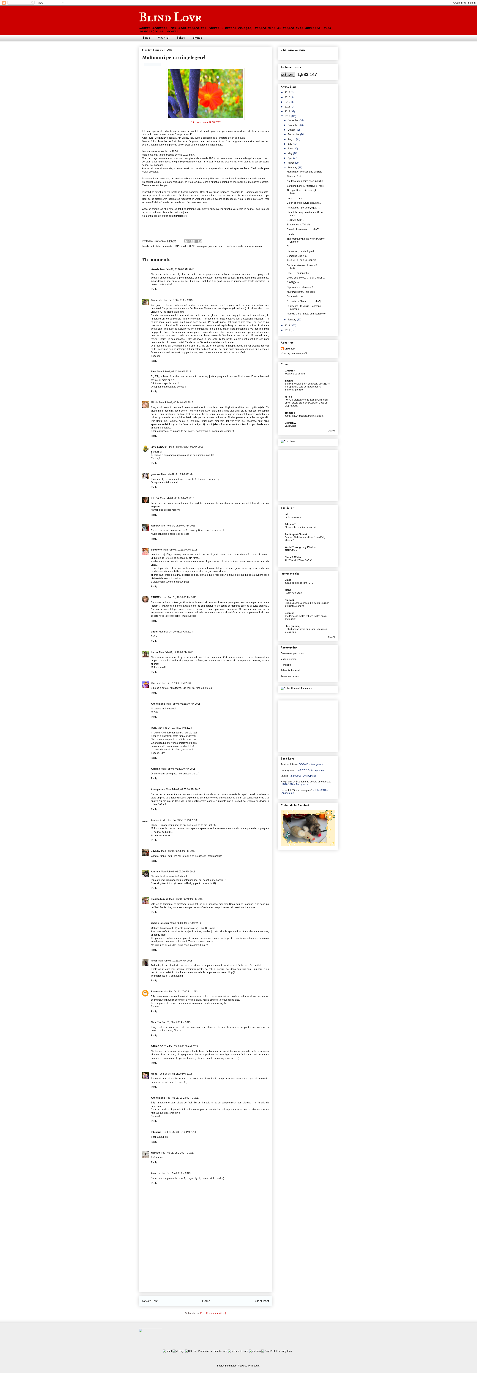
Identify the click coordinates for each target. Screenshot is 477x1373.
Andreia (155, 871)
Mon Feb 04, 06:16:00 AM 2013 (177, 269)
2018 (287, 92)
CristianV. (290, 422)
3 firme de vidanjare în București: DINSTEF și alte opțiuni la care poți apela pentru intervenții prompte (307, 386)
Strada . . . (292, 234)
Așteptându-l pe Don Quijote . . (303, 207)
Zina (153, 371)
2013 (287, 116)
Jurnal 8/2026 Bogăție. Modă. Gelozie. (304, 416)
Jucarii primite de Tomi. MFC (299, 583)
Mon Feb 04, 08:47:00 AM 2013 (177, 498)
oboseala (238, 246)
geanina (155, 474)
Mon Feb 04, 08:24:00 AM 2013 (186, 446)
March (291, 162)
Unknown (159, 241)
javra (154, 727)
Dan (153, 683)
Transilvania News (291, 676)
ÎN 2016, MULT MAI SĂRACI (299, 560)
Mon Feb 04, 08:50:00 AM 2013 (178, 525)
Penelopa (286, 664)
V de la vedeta (288, 659)
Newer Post (149, 1301)
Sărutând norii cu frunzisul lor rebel (305, 185)
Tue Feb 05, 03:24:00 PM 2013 (183, 1097)
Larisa (154, 652)
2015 (287, 106)
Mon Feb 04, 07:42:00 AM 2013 (174, 371)
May (290, 153)
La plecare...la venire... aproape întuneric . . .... (304, 307)
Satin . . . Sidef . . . (297, 198)
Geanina (289, 613)
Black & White (293, 557)
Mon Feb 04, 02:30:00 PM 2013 (178, 768)
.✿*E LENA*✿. (159, 446)
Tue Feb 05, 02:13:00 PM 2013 (175, 1073)
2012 (287, 325)
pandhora (156, 549)
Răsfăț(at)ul (293, 282)
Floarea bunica (159, 899)
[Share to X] (193, 241)
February (292, 167)
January (292, 319)
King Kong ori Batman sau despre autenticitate (306, 781)
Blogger (255, 1365)
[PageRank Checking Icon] (276, 1351)
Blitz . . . (291, 246)
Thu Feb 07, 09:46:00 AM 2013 (173, 1173)
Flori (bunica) (292, 626)
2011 (287, 330)
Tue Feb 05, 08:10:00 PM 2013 (179, 1132)
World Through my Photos (300, 547)
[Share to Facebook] (196, 241)
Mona (154, 1073)
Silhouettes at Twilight (298, 224)
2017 (287, 97)
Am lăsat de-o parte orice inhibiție (305, 181)
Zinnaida (290, 412)
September (293, 134)
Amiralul (290, 600)
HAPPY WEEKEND (184, 246)
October (292, 129)
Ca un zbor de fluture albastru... (304, 202)
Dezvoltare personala (292, 653)
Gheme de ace (295, 296)
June (290, 148)
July (290, 144)
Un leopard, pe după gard (300, 251)
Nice (153, 1022)
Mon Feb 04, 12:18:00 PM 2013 (176, 652)
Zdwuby (155, 851)
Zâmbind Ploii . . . (296, 176)
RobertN (155, 525)
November (293, 125)
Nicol (154, 960)
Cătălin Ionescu (160, 923)
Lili (286, 514)
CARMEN (156, 597)
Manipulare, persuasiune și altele (304, 171)
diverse (197, 38)
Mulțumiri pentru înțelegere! (301, 291)
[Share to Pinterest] (200, 241)
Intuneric (156, 1132)
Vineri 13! (163, 38)
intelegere (202, 246)
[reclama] (255, 1351)
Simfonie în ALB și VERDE (301, 260)
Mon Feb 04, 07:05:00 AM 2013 (175, 300)
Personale (156, 991)
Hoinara (155, 1152)
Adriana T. (290, 524)
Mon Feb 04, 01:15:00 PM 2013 (183, 703)
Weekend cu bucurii (295, 373)
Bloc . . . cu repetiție (298, 273)
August (291, 139)
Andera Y (156, 820)
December (293, 120)
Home (206, 1301)
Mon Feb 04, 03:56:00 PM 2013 (180, 820)
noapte (228, 246)
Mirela (154, 402)
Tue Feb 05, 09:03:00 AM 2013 (181, 1046)
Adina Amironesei (290, 670)
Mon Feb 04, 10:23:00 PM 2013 (175, 960)
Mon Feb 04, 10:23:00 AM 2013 (180, 549)
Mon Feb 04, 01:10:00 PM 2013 (174, 683)
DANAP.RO (157, 1046)
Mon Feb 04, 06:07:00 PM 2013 (178, 871)
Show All (331, 431)
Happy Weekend (211, 178)
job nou (213, 246)
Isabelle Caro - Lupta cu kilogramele (306, 313)
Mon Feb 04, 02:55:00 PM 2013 (183, 789)
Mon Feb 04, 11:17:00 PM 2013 (181, 991)
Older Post (262, 1301)
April (290, 158)
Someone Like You (297, 255)
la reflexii (208, 161)
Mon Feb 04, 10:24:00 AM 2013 (179, 597)
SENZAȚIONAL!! (296, 220)
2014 (287, 111)
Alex (153, 1173)
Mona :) (289, 590)
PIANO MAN (291, 550)
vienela (155, 269)
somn (248, 246)
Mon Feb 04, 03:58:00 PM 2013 (178, 851)
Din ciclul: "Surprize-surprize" (296, 790)
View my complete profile (294, 353)
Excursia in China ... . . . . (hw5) (304, 301)
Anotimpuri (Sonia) (296, 534)
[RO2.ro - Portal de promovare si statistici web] (206, 1351)
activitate (155, 246)
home (146, 38)
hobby (181, 38)
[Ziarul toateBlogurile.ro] (167, 1351)
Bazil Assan (290, 426)
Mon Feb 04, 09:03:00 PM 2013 (187, 923)
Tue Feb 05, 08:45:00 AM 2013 (173, 1022)
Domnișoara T (288, 770)
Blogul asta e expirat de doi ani (300, 527)
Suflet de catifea (293, 517)
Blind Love (170, 17)
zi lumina (257, 246)
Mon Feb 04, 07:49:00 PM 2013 (186, 899)
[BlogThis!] (189, 241)
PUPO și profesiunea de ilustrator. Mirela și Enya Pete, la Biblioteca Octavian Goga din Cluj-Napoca (306, 402)
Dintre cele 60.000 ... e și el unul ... (306, 277)
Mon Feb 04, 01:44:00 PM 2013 (175, 727)
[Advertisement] (205, 1266)
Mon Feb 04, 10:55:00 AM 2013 (176, 631)
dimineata (167, 246)
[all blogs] (178, 1351)
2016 (287, 102)
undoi (154, 631)
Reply (154, 289)
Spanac (289, 380)
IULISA (155, 498)
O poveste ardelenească (300, 287)
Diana (154, 300)
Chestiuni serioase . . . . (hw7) (303, 229)
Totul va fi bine (289, 764)
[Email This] (186, 241)
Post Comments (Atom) (213, 1313)
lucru (220, 246)
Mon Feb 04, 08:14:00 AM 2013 (176, 402)
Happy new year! (293, 593)
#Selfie (284, 775)
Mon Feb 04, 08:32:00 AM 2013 (178, 474)
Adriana (155, 768)
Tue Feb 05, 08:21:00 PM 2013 (178, 1152)
